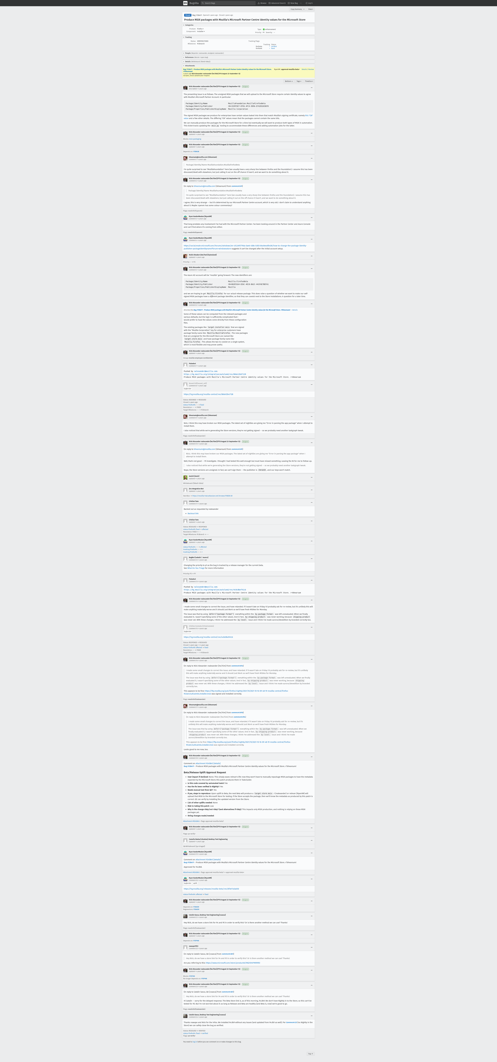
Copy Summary (296, 9)
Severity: (269, 32)
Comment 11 (193, 504)
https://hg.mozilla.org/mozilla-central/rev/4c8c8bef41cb (208, 637)
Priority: (258, 32)
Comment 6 (193, 305)
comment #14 (237, 666)
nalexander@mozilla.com (205, 371)
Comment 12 (193, 560)
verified (274, 46)
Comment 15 (193, 628)
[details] (217, 763)
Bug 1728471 (197, 15)
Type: (259, 29)
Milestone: (192, 44)
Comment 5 (193, 270)
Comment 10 (193, 444)
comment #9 (237, 449)
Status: (193, 41)
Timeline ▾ (309, 81)
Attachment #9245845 (191, 821)
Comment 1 (193, 159)
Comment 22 (193, 948)
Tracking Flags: (254, 41)
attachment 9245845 (204, 763)
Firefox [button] (200, 29)
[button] (309, 3)
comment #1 (237, 186)
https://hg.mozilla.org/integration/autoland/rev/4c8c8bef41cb (215, 590)
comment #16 (237, 712)
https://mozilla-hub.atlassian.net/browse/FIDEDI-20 (212, 496)
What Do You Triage (195, 568)
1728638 (196, 151)
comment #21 (227, 954)
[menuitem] (262, 3)
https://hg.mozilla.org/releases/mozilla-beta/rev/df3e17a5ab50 (211, 889)
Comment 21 (193, 917)
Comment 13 (193, 581)
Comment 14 (193, 601)
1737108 (196, 941)
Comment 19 (193, 854)
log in (195, 1042)
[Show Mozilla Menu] (185, 3)
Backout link (193, 513)
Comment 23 (193, 986)
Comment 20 (193, 880)
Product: (192, 29)
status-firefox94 (189, 547)
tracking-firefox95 (190, 552)
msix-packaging (195, 139)
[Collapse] (312, 88)
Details (304, 69)
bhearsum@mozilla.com (204, 186)
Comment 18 (193, 758)
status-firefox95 (189, 405)
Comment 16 (193, 660)
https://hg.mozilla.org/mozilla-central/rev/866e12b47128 (208, 394)
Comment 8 (193, 386)
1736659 (196, 907)
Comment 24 (193, 1017)
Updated (192, 134)
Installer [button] (201, 31)
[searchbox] (228, 3)
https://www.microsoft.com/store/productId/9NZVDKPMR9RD (233, 963)
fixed (273, 48)
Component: (191, 31)
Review (311, 69)
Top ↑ (310, 1054)
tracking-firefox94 (190, 549)
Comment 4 (193, 240)
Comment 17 (193, 707)
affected (205, 529)
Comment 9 (193, 418)
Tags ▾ (299, 81)
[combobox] (228, 3)
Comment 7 (193, 366)
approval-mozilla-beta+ (290, 69)
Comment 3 (193, 219)
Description (193, 89)
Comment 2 (193, 181)
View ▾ (310, 9)
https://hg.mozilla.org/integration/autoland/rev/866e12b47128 (215, 374)
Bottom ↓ (289, 81)
